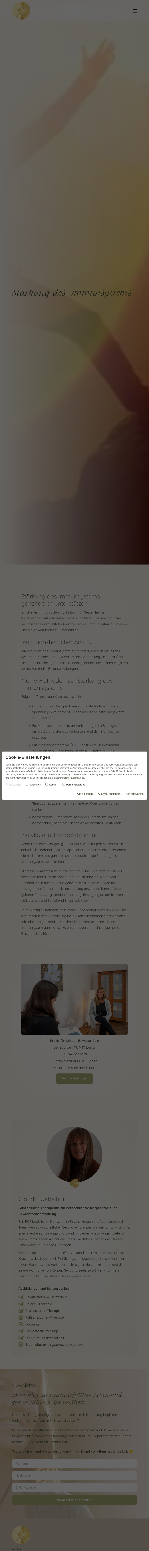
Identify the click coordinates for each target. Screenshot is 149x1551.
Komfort (53, 784)
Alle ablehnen (85, 793)
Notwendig (15, 784)
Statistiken (35, 784)
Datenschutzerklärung (73, 778)
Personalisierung (75, 784)
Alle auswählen (135, 793)
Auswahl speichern (109, 793)
